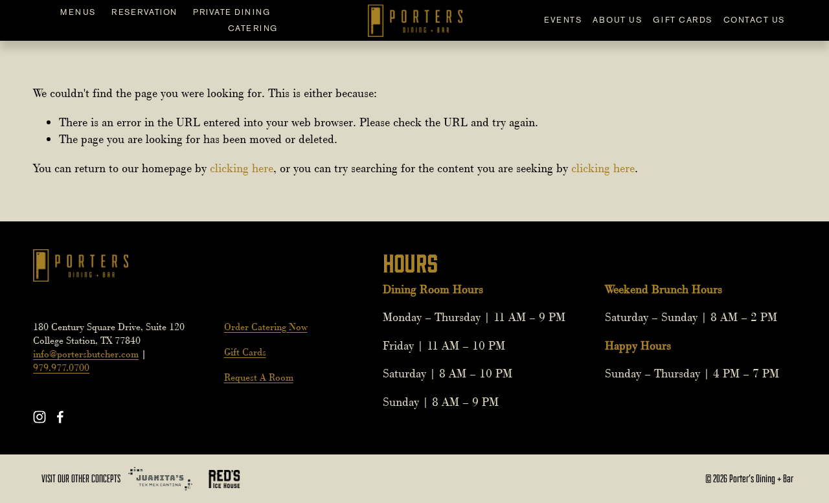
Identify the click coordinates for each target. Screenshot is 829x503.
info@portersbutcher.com (86, 354)
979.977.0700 (61, 367)
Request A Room (258, 377)
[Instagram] (39, 416)
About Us (617, 20)
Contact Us (754, 20)
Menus (78, 12)
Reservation (144, 12)
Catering (253, 28)
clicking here (241, 168)
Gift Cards (682, 20)
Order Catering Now (266, 326)
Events (563, 20)
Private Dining (231, 12)
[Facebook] (60, 416)
